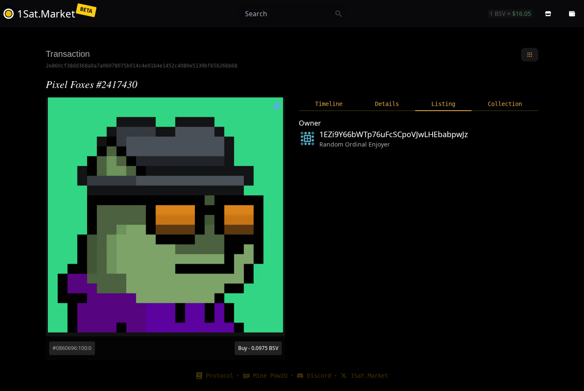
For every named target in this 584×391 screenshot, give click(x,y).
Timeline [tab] (328, 103)
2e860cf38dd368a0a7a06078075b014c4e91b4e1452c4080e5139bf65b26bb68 (141, 66)
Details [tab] (387, 103)
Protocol (219, 375)
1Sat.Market (369, 375)
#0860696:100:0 (72, 348)
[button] (548, 13)
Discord (319, 375)
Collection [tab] (505, 103)
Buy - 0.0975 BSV (258, 348)
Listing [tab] (443, 103)
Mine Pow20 (270, 375)
